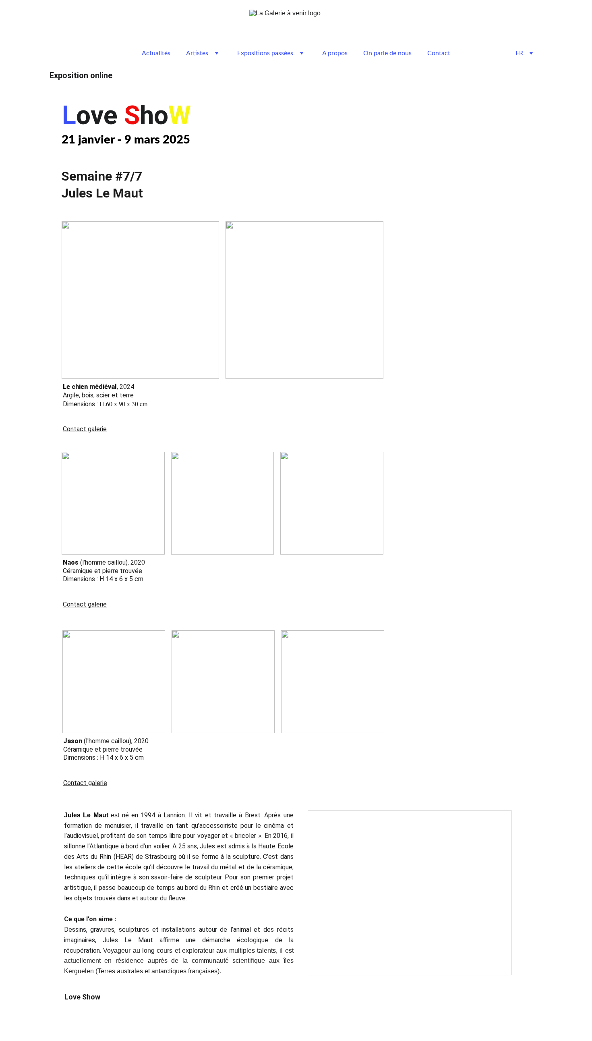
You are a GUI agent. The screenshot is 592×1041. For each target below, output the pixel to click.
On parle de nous (387, 53)
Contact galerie (85, 429)
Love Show (82, 997)
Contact (438, 53)
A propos (335, 53)
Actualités (156, 53)
